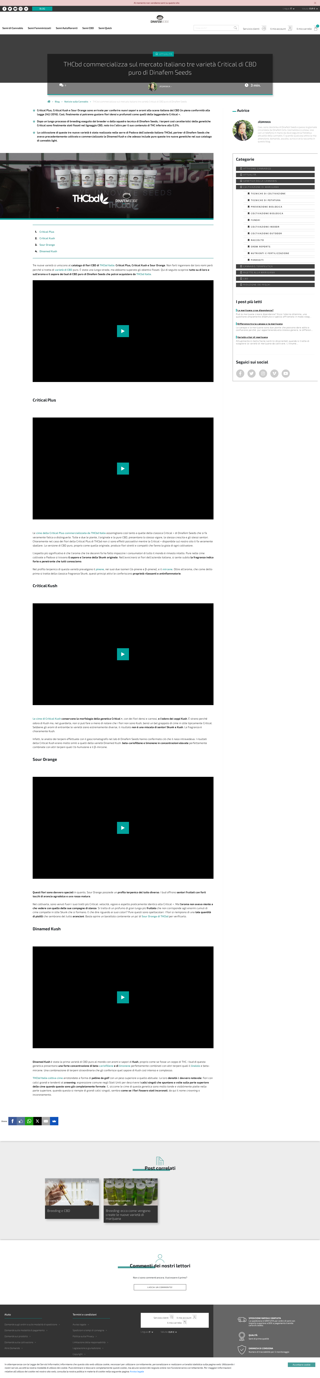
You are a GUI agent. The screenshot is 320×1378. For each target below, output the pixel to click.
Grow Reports (260, 246)
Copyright (78, 1354)
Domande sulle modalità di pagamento (24, 1330)
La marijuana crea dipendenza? (255, 310)
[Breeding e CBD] (72, 1192)
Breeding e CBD (58, 1211)
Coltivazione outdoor (266, 233)
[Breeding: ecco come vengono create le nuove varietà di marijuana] (131, 1192)
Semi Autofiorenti (67, 28)
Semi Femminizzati (39, 28)
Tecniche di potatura (266, 200)
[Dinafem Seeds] (159, 19)
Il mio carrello (304, 28)
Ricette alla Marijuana (259, 272)
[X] (37, 1121)
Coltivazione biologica (267, 213)
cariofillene (106, 1065)
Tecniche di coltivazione (268, 193)
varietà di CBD (63, 269)
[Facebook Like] (21, 1121)
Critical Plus (47, 231)
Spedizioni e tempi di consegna (88, 1330)
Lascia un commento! (159, 1287)
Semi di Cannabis (12, 28)
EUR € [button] (312, 8)
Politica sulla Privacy (83, 1336)
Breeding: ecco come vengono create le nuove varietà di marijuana (128, 1214)
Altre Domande (12, 1348)
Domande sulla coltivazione (18, 1342)
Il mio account (278, 28)
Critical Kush (47, 238)
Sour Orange (47, 244)
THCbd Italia (107, 265)
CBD (245, 278)
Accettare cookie (301, 1364)
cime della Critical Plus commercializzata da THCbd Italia (71, 532)
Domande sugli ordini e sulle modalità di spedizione (30, 1324)
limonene (124, 1065)
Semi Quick (105, 28)
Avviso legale (79, 1324)
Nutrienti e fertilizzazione (270, 253)
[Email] (46, 1121)
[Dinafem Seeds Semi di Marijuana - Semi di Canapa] (48, 101)
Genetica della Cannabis (260, 181)
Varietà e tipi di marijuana (252, 337)
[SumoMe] (54, 1121)
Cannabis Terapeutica (258, 266)
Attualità (165, 54)
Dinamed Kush (48, 251)
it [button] (291, 8)
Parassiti (257, 260)
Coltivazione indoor (265, 226)
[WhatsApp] (29, 1121)
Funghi (255, 220)
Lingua (286, 8)
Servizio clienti (251, 28)
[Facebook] (12, 1121)
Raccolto (257, 240)
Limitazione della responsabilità (89, 1342)
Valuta (305, 8)
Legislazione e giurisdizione (87, 1348)
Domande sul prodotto (16, 1336)
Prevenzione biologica (266, 206)
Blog (42, 8)
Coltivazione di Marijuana (261, 187)
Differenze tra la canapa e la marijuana (259, 323)
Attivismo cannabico (257, 168)
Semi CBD (88, 28)
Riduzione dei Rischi (256, 284)
